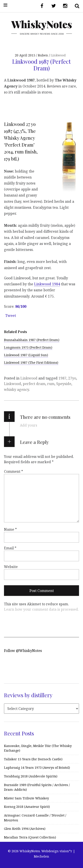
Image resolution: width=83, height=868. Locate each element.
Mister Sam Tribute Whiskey (26, 798)
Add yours (28, 425)
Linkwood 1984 (47, 284)
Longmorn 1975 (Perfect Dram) (28, 347)
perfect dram (34, 383)
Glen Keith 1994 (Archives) (24, 828)
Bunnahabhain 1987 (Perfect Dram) (31, 340)
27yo (72, 378)
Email (10, 548)
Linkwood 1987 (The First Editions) (31, 362)
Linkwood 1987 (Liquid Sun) (26, 355)
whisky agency (16, 389)
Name (10, 529)
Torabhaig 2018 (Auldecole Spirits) (30, 776)
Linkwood (58, 55)
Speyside (63, 383)
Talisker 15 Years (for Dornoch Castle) (33, 759)
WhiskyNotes (41, 24)
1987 (62, 378)
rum (50, 383)
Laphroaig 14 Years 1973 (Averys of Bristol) (37, 767)
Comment (13, 471)
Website (11, 566)
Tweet (10, 315)
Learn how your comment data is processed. (41, 609)
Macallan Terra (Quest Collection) (30, 837)
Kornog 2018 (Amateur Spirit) (27, 806)
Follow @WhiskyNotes (23, 650)
